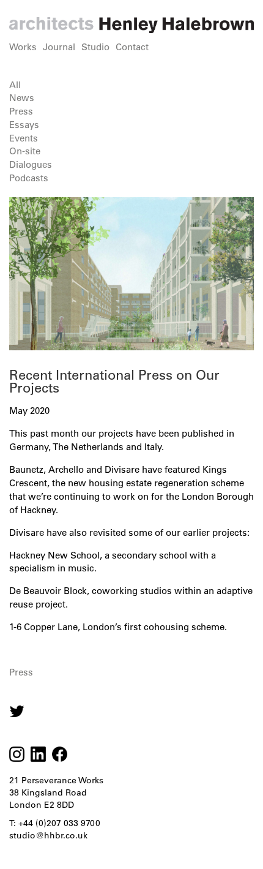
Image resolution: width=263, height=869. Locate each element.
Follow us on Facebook (59, 754)
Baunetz (26, 469)
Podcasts (28, 178)
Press (21, 111)
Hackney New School (54, 555)
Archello (66, 469)
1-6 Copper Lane (43, 627)
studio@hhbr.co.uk (48, 835)
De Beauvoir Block (48, 590)
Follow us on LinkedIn (38, 754)
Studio (95, 47)
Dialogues (30, 164)
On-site (24, 151)
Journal (59, 47)
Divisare (122, 469)
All (15, 85)
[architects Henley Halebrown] (131, 25)
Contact (132, 47)
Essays (24, 124)
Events (23, 138)
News (21, 97)
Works (23, 47)
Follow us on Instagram (16, 711)
